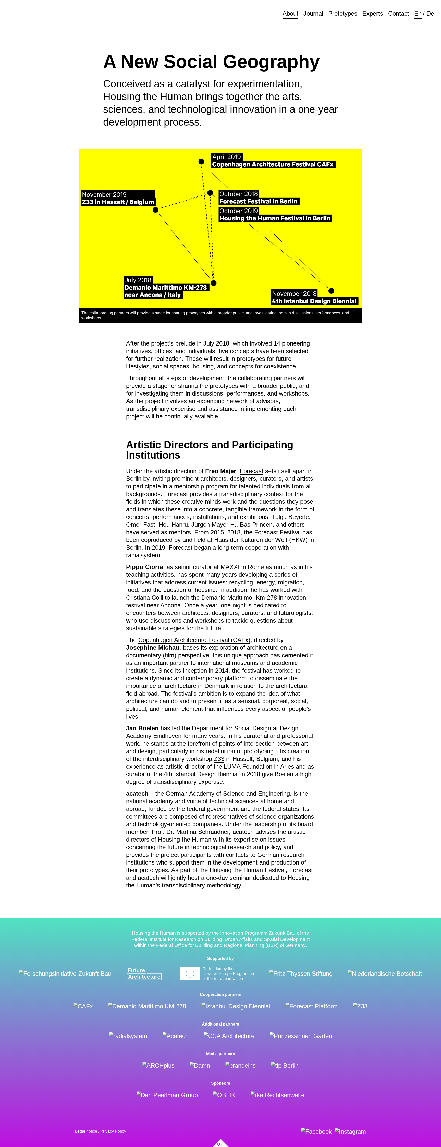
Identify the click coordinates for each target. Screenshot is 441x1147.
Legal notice (86, 1131)
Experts (372, 13)
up (220, 1144)
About (290, 13)
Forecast (251, 470)
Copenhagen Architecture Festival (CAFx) (194, 639)
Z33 (219, 758)
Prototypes (342, 13)
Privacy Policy (113, 1131)
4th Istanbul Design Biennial (201, 774)
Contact (398, 13)
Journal (313, 13)
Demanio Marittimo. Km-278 (239, 597)
